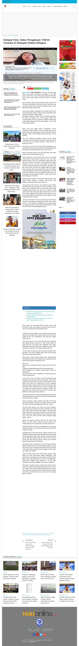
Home (24, 6)
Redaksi (29, 629)
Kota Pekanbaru (15, 35)
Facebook (68, 213)
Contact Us (37, 629)
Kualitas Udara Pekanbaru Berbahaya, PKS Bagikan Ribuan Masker (70, 200)
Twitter (68, 216)
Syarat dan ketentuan (48, 629)
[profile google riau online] (44, 634)
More (62, 207)
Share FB (45, 88)
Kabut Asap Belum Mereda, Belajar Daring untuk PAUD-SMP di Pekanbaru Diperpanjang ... (12, 108)
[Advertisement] (39, 22)
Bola (39, 6)
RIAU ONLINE (26, 92)
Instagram (68, 219)
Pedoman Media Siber (34, 630)
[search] (73, 6)
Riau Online (47, 534)
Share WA (38, 88)
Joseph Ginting (26, 45)
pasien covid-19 (38, 533)
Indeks (65, 6)
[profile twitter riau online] (7, 1)
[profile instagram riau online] (9, 1)
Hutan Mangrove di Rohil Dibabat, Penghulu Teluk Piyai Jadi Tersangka (11, 576)
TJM (25, 533)
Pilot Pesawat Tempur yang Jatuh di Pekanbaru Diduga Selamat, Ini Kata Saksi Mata (30, 546)
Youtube (68, 222)
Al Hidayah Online (40, 534)
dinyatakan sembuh (30, 533)
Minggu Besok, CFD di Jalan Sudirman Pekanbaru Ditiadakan (12, 146)
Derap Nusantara (58, 6)
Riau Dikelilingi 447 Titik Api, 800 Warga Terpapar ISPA (12, 115)
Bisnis (44, 6)
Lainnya (49, 6)
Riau (29, 6)
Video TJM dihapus (32, 534)
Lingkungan (44, 572)
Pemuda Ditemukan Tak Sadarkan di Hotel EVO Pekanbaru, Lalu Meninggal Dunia (12, 101)
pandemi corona (45, 533)
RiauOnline (40, 640)
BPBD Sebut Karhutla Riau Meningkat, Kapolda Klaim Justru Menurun (48, 576)
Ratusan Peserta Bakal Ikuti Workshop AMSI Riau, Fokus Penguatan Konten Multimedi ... (11, 94)
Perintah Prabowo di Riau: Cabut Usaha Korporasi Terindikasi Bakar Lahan (67, 599)
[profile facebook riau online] (4, 1)
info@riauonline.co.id (47, 630)
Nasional (34, 6)
